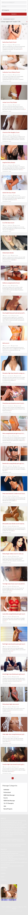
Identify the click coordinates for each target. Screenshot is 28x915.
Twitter (2, 876)
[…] (21, 49)
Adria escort (5, 343)
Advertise (3, 870)
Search (14, 14)
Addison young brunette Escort (11, 283)
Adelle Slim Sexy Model (8, 192)
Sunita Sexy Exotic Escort (9, 42)
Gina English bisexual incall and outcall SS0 (14, 313)
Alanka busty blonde (8, 253)
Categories (8, 906)
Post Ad (14, 908)
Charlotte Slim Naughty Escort (10, 132)
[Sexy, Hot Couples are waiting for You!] (9, 892)
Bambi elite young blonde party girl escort (14, 463)
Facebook (3, 873)
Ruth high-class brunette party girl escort (13, 644)
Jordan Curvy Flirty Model (9, 102)
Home (3, 906)
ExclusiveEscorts (10, 375)
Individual (5, 315)
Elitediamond (9, 44)
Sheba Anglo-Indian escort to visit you (12, 553)
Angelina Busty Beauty (8, 162)
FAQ (25, 906)
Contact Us (3, 880)
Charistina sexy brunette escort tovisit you (14, 403)
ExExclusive (9, 435)
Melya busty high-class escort (10, 704)
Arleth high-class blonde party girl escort (13, 674)
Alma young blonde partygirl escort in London (15, 433)
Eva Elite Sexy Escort (8, 222)
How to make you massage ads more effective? (12, 866)
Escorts (5, 44)
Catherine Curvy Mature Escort (11, 72)
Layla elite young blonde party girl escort (13, 614)
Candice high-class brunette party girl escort (14, 764)
